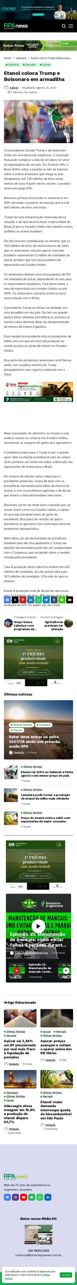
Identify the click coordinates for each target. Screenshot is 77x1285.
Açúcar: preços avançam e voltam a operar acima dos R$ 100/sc (56, 1047)
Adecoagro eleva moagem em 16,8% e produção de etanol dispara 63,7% (19, 1114)
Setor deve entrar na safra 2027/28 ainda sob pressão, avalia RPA (35, 741)
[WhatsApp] (39, 1197)
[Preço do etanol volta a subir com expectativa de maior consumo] (11, 818)
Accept (66, 1275)
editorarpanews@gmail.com (31, 952)
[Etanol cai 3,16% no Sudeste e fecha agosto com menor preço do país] (11, 772)
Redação (19, 752)
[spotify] (31, 1197)
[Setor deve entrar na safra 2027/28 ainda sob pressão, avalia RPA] (38, 729)
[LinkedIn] (47, 1197)
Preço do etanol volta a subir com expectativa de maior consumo (45, 819)
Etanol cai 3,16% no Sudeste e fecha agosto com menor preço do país (47, 773)
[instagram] (15, 1197)
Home (7, 58)
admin (14, 87)
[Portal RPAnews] (16, 26)
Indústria (21, 58)
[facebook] (7, 1197)
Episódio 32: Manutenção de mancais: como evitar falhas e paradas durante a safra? (37, 940)
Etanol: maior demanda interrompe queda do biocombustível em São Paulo (55, 1110)
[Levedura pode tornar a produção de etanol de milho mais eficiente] (11, 795)
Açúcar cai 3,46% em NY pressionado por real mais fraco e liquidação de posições (20, 1049)
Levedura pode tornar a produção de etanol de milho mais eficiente (45, 796)
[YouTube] (23, 1197)
